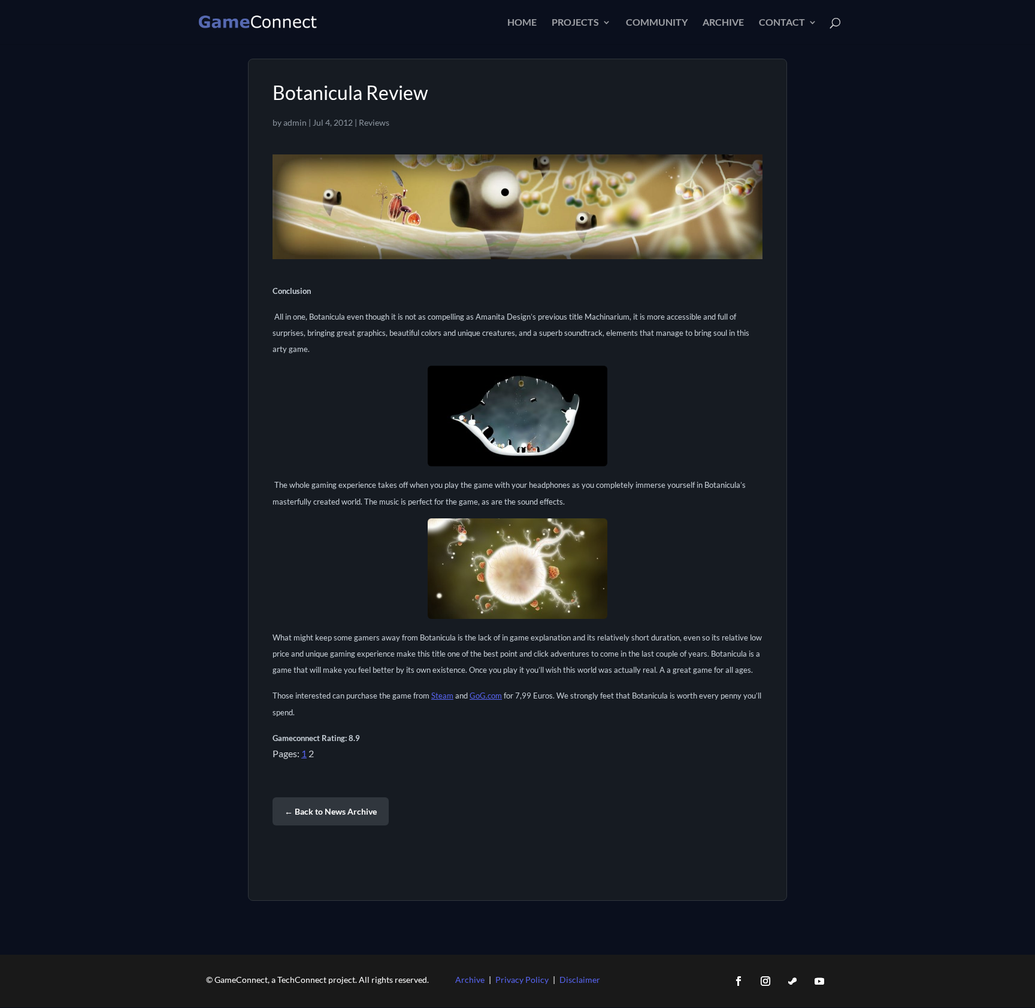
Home (522, 23)
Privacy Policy (522, 979)
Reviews (374, 122)
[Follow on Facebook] (738, 981)
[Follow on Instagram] (765, 981)
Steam (442, 695)
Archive (723, 23)
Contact (782, 23)
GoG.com (486, 695)
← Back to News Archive (331, 811)
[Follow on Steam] (792, 981)
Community (657, 23)
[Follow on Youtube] (819, 981)
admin (295, 122)
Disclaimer (579, 979)
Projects (575, 23)
